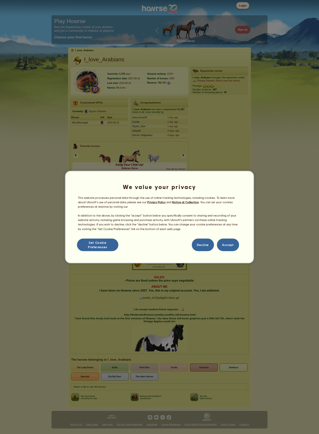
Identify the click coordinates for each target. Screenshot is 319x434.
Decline (203, 244)
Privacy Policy (156, 202)
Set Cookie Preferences (97, 245)
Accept (228, 244)
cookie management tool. (145, 206)
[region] (159, 217)
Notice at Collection (185, 202)
